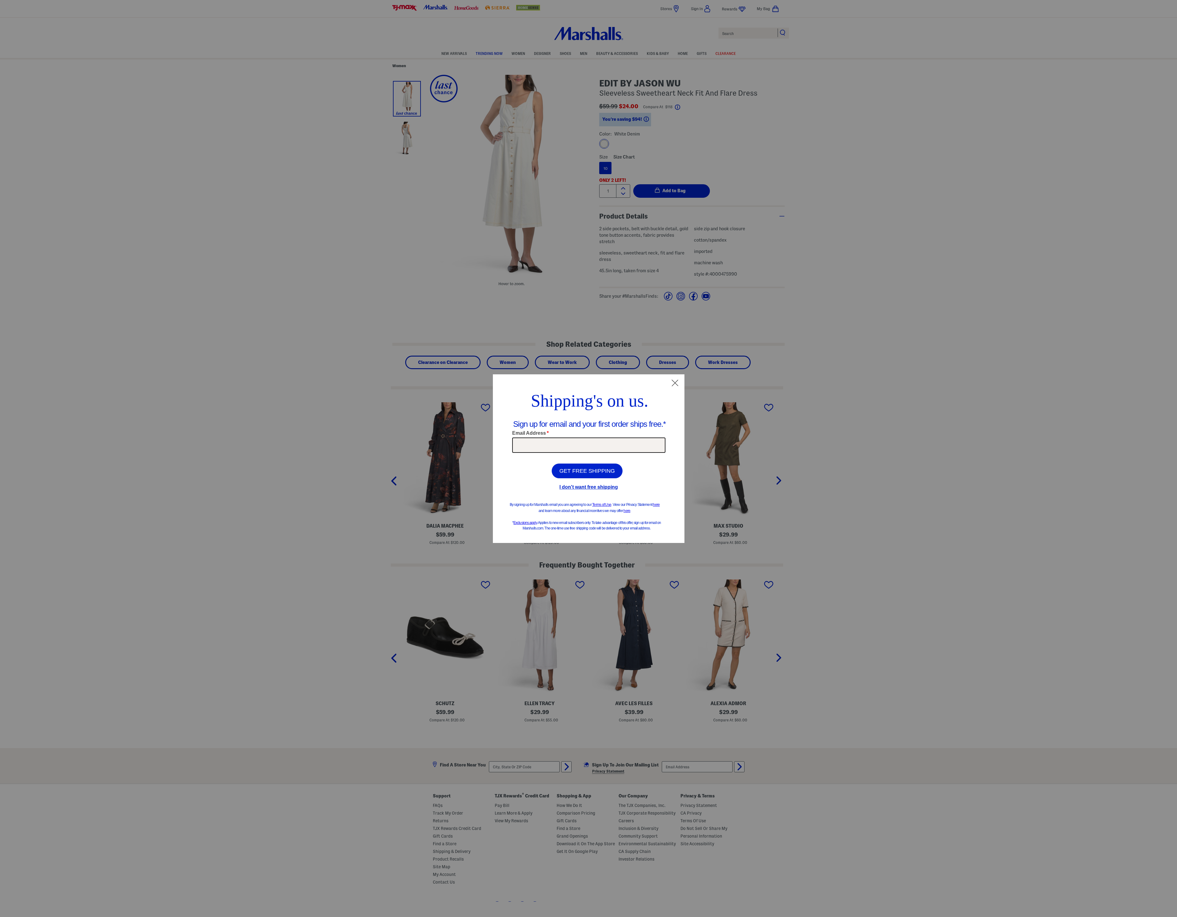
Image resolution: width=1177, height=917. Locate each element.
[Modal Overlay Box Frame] (588, 458)
